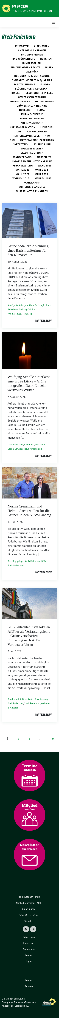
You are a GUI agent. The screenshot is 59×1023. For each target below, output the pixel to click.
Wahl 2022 (22, 174)
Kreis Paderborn (32, 122)
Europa (45, 84)
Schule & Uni (42, 144)
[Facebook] (26, 929)
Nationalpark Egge (27, 135)
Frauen (15, 92)
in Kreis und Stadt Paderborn (32, 11)
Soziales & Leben (32, 148)
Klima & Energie (32, 114)
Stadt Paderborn (32, 152)
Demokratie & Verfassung (32, 75)
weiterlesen (43, 320)
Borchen (46, 58)
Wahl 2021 (41, 169)
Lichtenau (47, 127)
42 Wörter (22, 46)
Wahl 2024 (41, 174)
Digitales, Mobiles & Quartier (32, 80)
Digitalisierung (24, 84)
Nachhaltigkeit (37, 131)
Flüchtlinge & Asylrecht (32, 88)
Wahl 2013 (45, 165)
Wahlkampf (32, 182)
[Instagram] (33, 929)
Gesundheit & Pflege (39, 92)
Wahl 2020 (22, 169)
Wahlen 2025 (43, 178)
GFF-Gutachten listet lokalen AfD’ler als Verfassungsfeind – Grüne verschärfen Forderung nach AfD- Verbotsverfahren (29, 635)
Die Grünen (20, 7)
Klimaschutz (15, 313)
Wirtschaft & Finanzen (32, 191)
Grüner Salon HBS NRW (32, 105)
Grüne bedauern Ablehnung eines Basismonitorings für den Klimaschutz (28, 250)
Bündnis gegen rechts (25, 67)
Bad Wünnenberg (23, 58)
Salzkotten (21, 144)
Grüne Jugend (44, 101)
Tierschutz (44, 157)
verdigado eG (21, 1005)
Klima (41, 109)
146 (52, 738)
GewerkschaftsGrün (32, 97)
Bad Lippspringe (32, 54)
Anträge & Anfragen (32, 50)
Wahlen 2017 (21, 178)
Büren (49, 67)
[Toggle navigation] (53, 22)
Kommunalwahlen (32, 118)
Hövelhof (25, 109)
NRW (47, 135)
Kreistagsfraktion (23, 127)
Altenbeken (41, 46)
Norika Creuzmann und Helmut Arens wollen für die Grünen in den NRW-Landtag (29, 510)
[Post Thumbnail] (29, 220)
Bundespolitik (32, 63)
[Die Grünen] (6, 8)
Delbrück (32, 71)
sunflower (26, 1002)
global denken (20, 101)
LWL (19, 131)
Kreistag (28, 313)
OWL (12, 140)
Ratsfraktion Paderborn (37, 140)
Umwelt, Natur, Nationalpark (32, 161)
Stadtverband (22, 157)
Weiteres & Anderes (32, 186)
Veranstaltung (22, 165)
